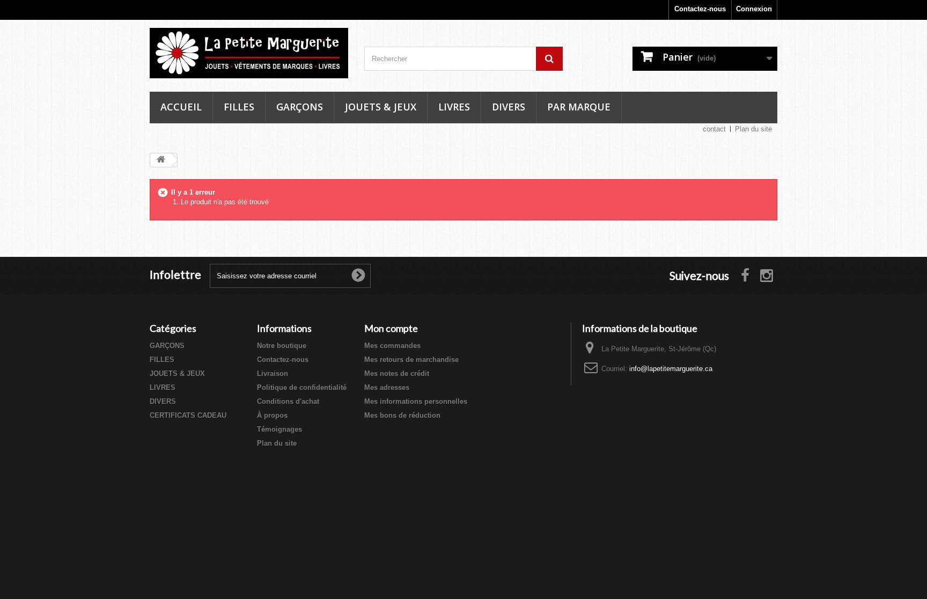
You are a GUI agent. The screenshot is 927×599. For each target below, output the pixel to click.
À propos (272, 415)
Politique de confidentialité (302, 387)
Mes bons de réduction (402, 415)
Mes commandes (392, 346)
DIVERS (163, 401)
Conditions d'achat (288, 401)
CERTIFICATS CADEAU (188, 415)
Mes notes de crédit (396, 373)
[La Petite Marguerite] (249, 53)
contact (714, 129)
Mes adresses (386, 387)
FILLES (162, 360)
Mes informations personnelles (415, 401)
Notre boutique (281, 346)
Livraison (272, 373)
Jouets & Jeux (380, 106)
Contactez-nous (700, 9)
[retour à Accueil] (161, 160)
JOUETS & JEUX (177, 373)
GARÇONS (167, 346)
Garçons (299, 106)
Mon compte (391, 328)
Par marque (578, 106)
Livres (454, 106)
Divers (508, 106)
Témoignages (279, 429)
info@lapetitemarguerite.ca (670, 369)
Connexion (754, 9)
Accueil (181, 106)
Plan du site (753, 129)
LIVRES (162, 387)
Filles (239, 106)
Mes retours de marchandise (411, 360)
